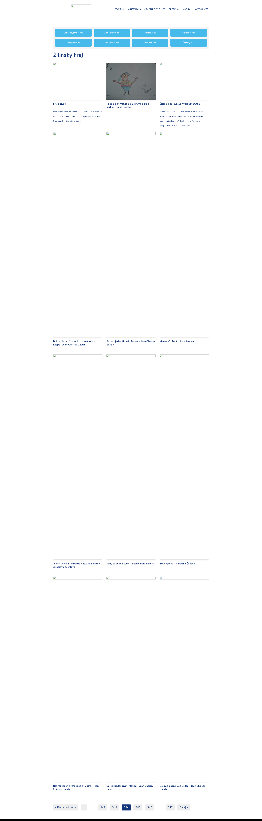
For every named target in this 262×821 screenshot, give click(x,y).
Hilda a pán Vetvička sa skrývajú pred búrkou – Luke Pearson (127, 105)
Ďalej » (183, 807)
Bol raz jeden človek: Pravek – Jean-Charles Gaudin (130, 343)
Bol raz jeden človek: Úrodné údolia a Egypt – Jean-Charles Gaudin (74, 343)
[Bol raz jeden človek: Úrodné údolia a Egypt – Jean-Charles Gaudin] (77, 234)
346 (149, 807)
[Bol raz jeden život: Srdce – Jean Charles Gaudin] (184, 679)
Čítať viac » (76, 121)
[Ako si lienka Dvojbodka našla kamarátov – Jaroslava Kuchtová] (77, 456)
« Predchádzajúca (65, 807)
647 (170, 807)
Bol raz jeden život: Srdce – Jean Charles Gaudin (182, 787)
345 (138, 807)
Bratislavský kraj (112, 32)
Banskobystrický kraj (73, 32)
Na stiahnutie (201, 9)
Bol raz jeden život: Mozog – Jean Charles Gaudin (130, 787)
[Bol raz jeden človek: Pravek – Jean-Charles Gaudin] (131, 234)
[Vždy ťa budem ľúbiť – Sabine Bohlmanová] (131, 456)
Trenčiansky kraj (111, 42)
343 (114, 807)
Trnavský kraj (150, 42)
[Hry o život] (77, 81)
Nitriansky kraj (188, 32)
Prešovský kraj (73, 42)
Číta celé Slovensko (154, 9)
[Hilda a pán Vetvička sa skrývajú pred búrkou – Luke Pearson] (131, 81)
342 (102, 807)
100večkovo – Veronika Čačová (177, 563)
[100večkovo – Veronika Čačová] (184, 456)
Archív (186, 9)
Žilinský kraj (188, 42)
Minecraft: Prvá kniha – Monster (178, 341)
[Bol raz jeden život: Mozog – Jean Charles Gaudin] (131, 679)
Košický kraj (150, 32)
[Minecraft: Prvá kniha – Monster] (184, 234)
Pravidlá (119, 9)
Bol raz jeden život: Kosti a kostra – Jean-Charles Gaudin (76, 787)
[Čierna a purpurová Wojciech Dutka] (184, 81)
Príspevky (174, 9)
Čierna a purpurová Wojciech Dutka (180, 103)
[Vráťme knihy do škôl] (60, 9)
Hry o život (59, 103)
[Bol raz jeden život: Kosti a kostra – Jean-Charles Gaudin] (77, 679)
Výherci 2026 (134, 9)
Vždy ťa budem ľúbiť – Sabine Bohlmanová (130, 563)
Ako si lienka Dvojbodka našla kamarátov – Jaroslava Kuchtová (77, 565)
